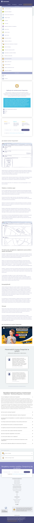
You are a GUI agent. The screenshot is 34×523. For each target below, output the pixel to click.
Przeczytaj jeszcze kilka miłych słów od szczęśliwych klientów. (17, 386)
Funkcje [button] (9, 4)
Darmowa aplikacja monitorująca (17, 489)
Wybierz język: (4, 510)
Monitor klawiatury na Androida (17, 488)
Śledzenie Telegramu (17, 483)
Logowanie (20, 4)
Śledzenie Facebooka (17, 480)
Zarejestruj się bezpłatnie (28, 4)
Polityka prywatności (17, 500)
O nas (17, 493)
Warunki (17, 498)
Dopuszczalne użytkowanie (17, 499)
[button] (4, 511)
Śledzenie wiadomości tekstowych (17, 484)
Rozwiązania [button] (14, 4)
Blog (17, 495)
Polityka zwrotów (17, 501)
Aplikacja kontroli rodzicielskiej (17, 490)
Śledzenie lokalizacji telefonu (17, 485)
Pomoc (17, 494)
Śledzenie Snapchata (17, 481)
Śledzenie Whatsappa (17, 482)
